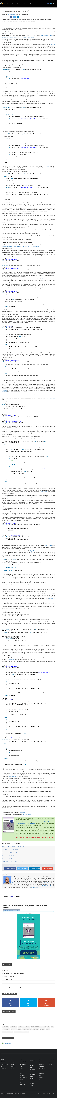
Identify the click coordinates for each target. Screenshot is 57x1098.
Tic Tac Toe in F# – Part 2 (8, 859)
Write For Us (45, 1093)
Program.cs (4, 390)
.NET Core (17, 1031)
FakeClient (4, 391)
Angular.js (35, 1029)
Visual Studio (6, 1029)
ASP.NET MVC (6, 1026)
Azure (19, 1029)
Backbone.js (13, 1066)
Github (50, 1064)
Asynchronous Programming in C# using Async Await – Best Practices (18, 37)
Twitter (50, 1062)
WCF (52, 1026)
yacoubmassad (34, 887)
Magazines (41, 1073)
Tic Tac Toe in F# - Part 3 (8, 856)
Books (40, 1075)
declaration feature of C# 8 (8, 497)
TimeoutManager (22, 768)
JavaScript (5, 1031)
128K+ (46, 1004)
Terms (54, 1093)
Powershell (32, 1070)
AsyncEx (32, 551)
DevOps (32, 1065)
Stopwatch (47, 166)
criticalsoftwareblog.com (17, 883)
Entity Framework (27, 1029)
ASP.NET (20, 1026)
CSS (11, 1071)
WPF (49, 1026)
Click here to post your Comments (12, 910)
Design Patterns (35, 1026)
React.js (42, 1029)
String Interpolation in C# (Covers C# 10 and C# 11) (14, 847)
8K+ (28, 1004)
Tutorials (14, 4)
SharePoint (26, 1026)
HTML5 (11, 1031)
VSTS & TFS (13, 1029)
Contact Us (40, 1093)
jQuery (48, 1029)
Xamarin (31, 1067)
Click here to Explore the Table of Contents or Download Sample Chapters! (35, 838)
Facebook (51, 1060)
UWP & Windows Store (32, 1079)
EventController (45, 279)
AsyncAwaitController (50, 398)
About (31, 4)
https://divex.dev (47, 883)
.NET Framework (24, 1031)
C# (29, 14)
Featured (19, 4)
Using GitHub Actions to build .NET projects (12, 850)
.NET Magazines (26, 4)
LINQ (45, 1026)
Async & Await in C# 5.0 (47, 35)
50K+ (10, 1004)
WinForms (22, 1084)
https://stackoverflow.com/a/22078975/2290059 (13, 647)
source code (14, 810)
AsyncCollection (43, 491)
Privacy (50, 1093)
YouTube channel (46, 886)
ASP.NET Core (14, 1026)
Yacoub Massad (11, 14)
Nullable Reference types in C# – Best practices (13, 862)
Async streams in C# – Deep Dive (10, 853)
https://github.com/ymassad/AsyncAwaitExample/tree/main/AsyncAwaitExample (20, 246)
